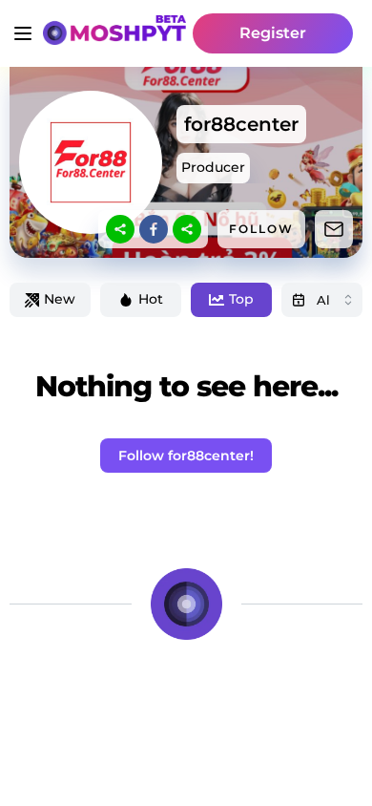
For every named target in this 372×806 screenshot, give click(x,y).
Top (241, 299)
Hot (150, 299)
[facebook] (153, 229)
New (59, 299)
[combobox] (321, 300)
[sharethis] (120, 229)
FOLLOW (261, 229)
